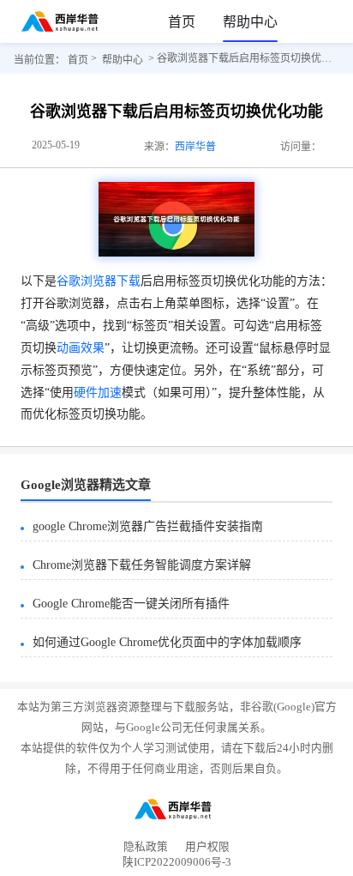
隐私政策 (145, 847)
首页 (181, 22)
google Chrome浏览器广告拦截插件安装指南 (148, 526)
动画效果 (81, 347)
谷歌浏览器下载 (99, 281)
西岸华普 (195, 147)
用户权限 (207, 847)
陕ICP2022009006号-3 (177, 865)
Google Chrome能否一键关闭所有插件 (131, 603)
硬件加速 (98, 392)
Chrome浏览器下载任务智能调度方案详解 (142, 565)
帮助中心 (250, 22)
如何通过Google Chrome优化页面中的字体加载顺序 (167, 642)
